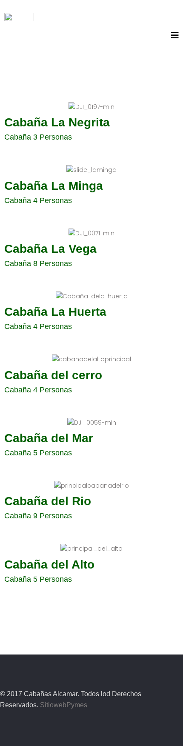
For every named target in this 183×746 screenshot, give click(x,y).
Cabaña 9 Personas (38, 516)
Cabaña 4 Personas (38, 200)
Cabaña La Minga (53, 185)
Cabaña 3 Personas (38, 137)
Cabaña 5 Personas (38, 453)
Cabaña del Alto (49, 564)
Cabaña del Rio (47, 501)
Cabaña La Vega (50, 248)
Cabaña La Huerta (55, 311)
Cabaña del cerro (53, 375)
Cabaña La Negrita (57, 122)
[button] (175, 35)
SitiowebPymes (63, 705)
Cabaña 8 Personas (38, 263)
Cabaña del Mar (48, 438)
